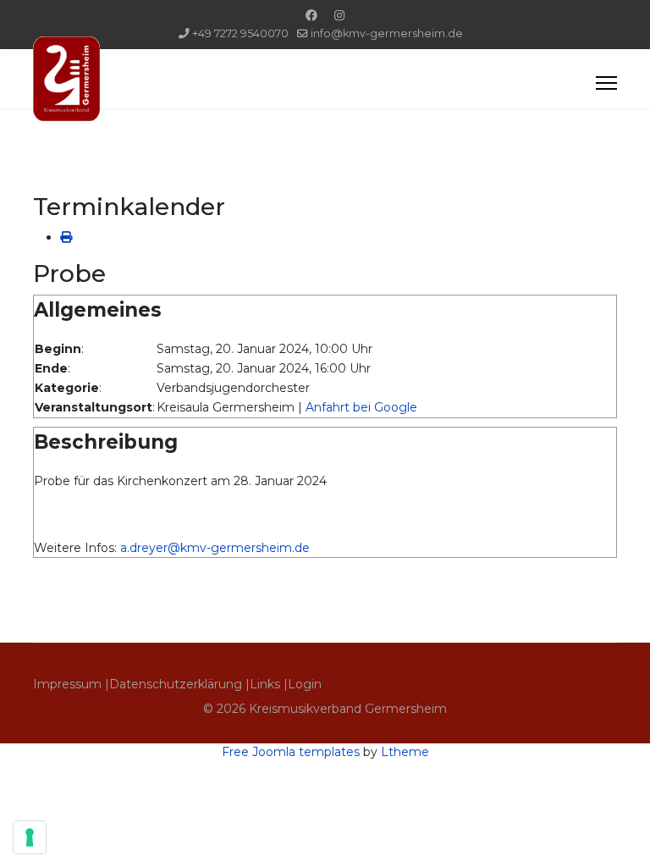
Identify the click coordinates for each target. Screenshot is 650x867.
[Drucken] (66, 237)
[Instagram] (339, 15)
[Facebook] (311, 15)
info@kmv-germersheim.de (387, 33)
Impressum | (71, 684)
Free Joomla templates (291, 751)
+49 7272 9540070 (240, 33)
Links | (269, 684)
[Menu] (606, 83)
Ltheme (405, 751)
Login (305, 684)
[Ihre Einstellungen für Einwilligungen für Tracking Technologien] (30, 837)
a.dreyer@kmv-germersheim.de (215, 547)
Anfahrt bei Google (361, 407)
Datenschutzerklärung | (179, 684)
